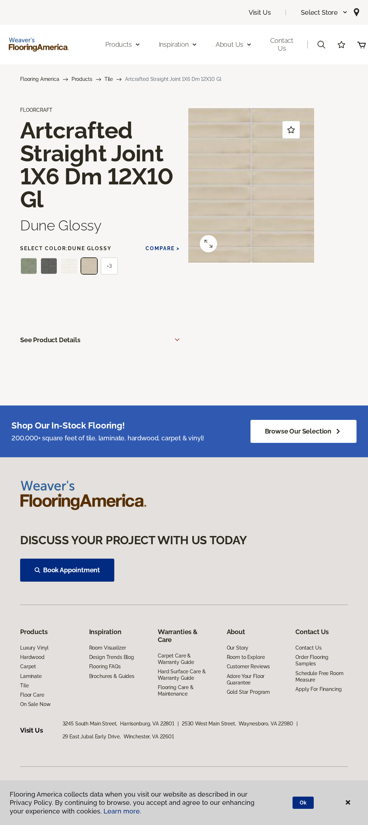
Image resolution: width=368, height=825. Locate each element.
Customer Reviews (248, 666)
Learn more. (122, 811)
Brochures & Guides (111, 676)
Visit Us (260, 12)
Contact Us (281, 44)
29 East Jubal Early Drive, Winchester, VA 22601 (118, 736)
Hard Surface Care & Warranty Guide (182, 675)
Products (82, 79)
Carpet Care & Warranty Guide (176, 659)
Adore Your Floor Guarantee (246, 679)
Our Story (238, 648)
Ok (303, 803)
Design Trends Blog (111, 657)
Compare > (163, 248)
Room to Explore (246, 657)
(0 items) (361, 44)
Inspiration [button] (174, 44)
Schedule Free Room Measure (319, 676)
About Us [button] (230, 44)
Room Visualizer (107, 648)
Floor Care (32, 695)
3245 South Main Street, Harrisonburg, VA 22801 (118, 724)
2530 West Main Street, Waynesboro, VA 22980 (237, 724)
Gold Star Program (248, 692)
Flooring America (39, 79)
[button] (324, 12)
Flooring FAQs (105, 666)
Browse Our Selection (298, 431)
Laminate (31, 676)
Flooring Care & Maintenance (176, 690)
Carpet (28, 666)
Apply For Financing (318, 689)
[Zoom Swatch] (208, 243)
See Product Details (50, 340)
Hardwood (32, 657)
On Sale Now (35, 704)
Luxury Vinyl (34, 648)
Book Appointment (71, 570)
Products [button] (118, 44)
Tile (109, 79)
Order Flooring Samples (311, 660)
